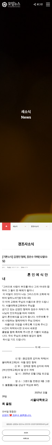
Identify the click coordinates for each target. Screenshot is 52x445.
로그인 (39, 4)
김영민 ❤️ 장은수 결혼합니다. (16, 415)
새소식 (15, 226)
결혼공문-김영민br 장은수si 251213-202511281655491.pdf (27, 424)
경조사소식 (35, 226)
